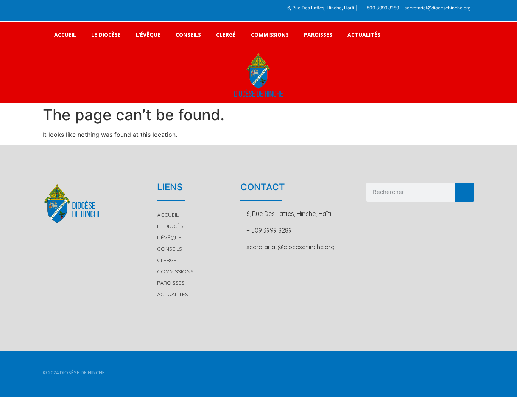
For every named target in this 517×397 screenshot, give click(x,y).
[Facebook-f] (53, 10)
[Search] (464, 192)
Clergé (226, 34)
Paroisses (318, 34)
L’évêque (148, 34)
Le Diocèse (106, 34)
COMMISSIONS (270, 34)
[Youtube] (84, 10)
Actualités (363, 34)
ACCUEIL (65, 34)
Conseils (188, 34)
